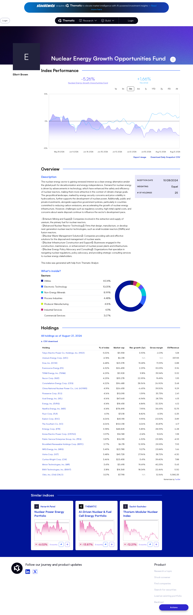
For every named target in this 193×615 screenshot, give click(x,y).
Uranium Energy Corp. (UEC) (55, 358)
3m (130, 89)
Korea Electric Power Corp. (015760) (59, 434)
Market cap (119, 347)
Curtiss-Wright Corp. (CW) (54, 459)
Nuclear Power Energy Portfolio (49, 513)
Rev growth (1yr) (137, 347)
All (177, 89)
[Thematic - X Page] (35, 571)
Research (88, 20)
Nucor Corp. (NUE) (50, 378)
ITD (169, 89)
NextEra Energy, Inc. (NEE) (54, 408)
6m (138, 89)
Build (108, 20)
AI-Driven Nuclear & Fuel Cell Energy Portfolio (95, 513)
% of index (104, 347)
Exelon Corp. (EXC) (51, 419)
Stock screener (162, 577)
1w (116, 89)
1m (123, 89)
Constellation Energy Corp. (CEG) (57, 383)
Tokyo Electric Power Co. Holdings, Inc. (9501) (63, 353)
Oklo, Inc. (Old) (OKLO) (52, 474)
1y (146, 89)
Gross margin (156, 347)
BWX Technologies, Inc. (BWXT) (56, 469)
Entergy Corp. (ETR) (51, 429)
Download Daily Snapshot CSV (165, 157)
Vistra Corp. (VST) (50, 454)
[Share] (61, 544)
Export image (140, 157)
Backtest (159, 602)
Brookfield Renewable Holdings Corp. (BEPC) (63, 444)
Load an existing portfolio (168, 595)
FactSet (177, 479)
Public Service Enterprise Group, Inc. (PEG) (61, 439)
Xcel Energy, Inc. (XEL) (52, 398)
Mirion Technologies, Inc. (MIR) (56, 464)
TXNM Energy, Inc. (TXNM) (54, 373)
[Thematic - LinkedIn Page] (27, 571)
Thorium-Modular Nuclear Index (140, 513)
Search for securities (165, 589)
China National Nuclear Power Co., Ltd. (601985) (64, 388)
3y (162, 89)
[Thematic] (66, 20)
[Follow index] (67, 544)
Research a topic (163, 571)
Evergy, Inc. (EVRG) (51, 403)
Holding (46, 347)
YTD (153, 89)
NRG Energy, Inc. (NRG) (53, 449)
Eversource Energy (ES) (53, 368)
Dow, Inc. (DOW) (49, 363)
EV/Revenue (173, 347)
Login (131, 20)
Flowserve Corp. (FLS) (52, 393)
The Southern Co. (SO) (52, 424)
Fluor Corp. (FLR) (50, 413)
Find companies (162, 583)
